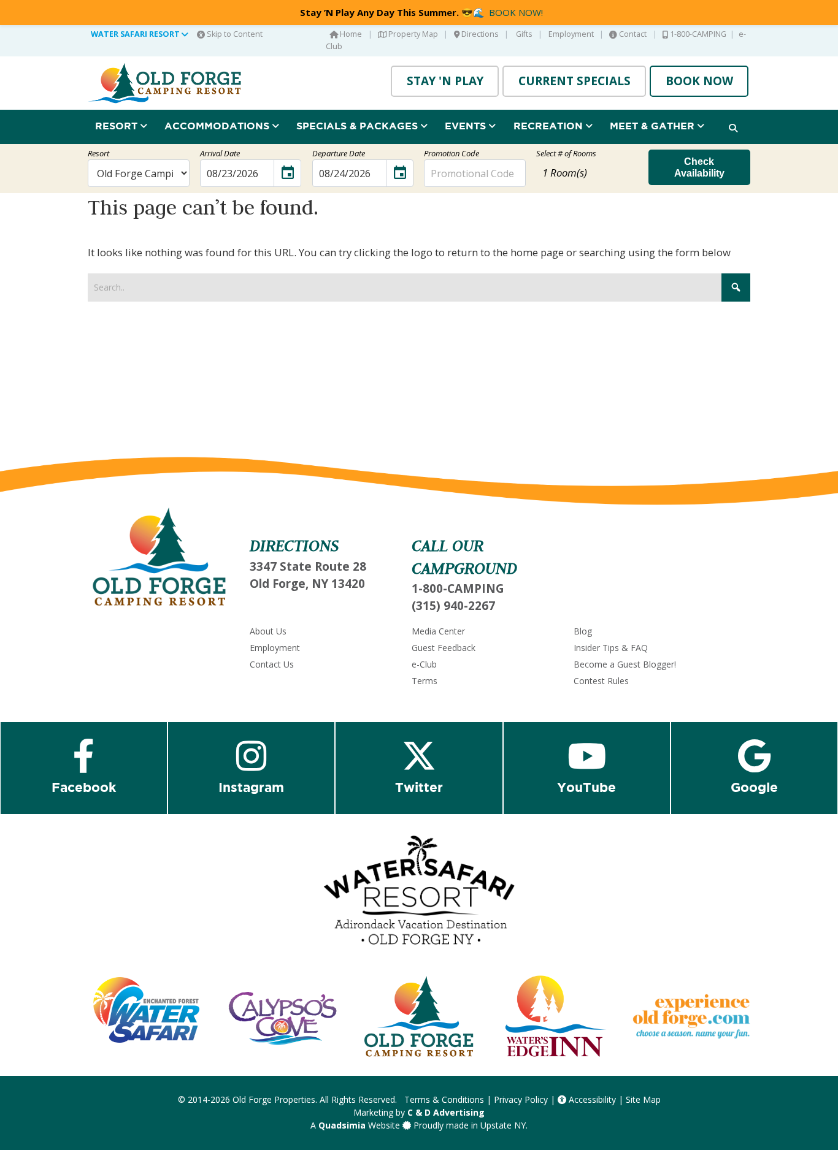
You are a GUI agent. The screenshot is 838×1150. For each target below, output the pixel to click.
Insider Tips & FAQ (611, 647)
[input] (251, 173)
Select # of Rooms (566, 153)
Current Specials (574, 81)
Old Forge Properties (274, 1099)
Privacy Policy (521, 1099)
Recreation (549, 125)
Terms (424, 681)
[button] (587, 172)
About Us (268, 631)
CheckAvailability (699, 167)
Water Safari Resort (136, 34)
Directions (479, 34)
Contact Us (272, 664)
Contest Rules (601, 681)
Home (350, 34)
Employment (571, 34)
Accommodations (218, 125)
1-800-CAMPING (697, 34)
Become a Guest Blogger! (625, 664)
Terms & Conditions (444, 1099)
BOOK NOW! (516, 12)
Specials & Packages (358, 125)
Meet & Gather (654, 125)
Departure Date (338, 153)
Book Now (699, 81)
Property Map (412, 34)
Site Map (643, 1099)
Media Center (438, 631)
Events (467, 125)
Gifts (523, 34)
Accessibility (591, 1099)
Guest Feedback (443, 647)
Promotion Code (451, 153)
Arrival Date (220, 153)
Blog (583, 631)
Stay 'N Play (445, 81)
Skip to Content (234, 34)
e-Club (424, 664)
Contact (632, 34)
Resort (117, 125)
